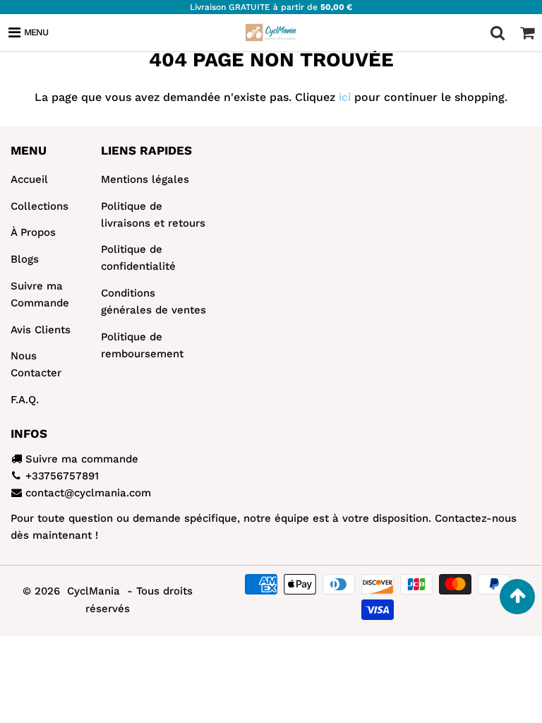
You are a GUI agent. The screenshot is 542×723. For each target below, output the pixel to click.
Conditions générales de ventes (153, 301)
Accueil (29, 179)
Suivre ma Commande (40, 294)
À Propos (33, 232)
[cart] (527, 32)
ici (345, 97)
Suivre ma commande (81, 459)
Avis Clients (41, 329)
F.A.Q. (25, 399)
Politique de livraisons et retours (153, 214)
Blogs (25, 259)
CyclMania (93, 591)
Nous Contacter (36, 364)
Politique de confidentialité (138, 258)
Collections (39, 206)
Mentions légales (145, 179)
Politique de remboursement (142, 345)
